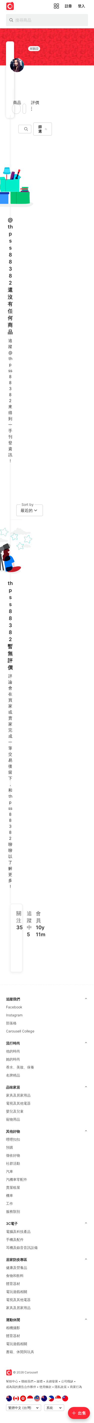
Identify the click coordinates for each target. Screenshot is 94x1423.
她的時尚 (13, 1059)
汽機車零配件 (16, 1179)
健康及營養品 (16, 1267)
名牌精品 (13, 1075)
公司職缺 (67, 1381)
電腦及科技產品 (18, 1231)
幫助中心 (12, 1381)
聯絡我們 (27, 1381)
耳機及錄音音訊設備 (22, 1247)
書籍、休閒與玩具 (20, 1352)
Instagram (14, 1015)
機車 (9, 1195)
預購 (9, 1147)
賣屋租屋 (13, 1187)
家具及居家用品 (18, 1095)
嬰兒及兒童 (15, 1111)
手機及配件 (15, 1239)
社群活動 (13, 1163)
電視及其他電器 (18, 1103)
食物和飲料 (15, 1275)
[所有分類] (56, 6)
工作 (9, 1203)
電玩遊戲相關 (16, 1291)
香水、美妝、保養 (20, 1067)
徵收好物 (13, 1155)
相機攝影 (13, 1328)
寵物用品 (13, 1119)
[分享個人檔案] (24, 109)
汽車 (9, 1171)
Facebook (14, 1007)
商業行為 (76, 1387)
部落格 (11, 1023)
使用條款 (45, 1387)
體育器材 (13, 1283)
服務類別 (13, 1211)
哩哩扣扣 (13, 1139)
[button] (11, 94)
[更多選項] (31, 108)
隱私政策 (61, 1387)
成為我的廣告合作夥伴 (21, 1387)
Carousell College (20, 1031)
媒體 (40, 1381)
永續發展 (52, 1381)
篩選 (40, 129)
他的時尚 (13, 1051)
